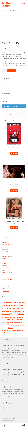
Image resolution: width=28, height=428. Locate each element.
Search (14, 425)
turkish (15, 328)
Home (4, 10)
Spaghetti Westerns (7, 277)
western (20, 330)
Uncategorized (6, 291)
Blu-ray (4, 242)
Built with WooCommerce (8, 420)
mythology (16, 322)
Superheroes (5, 281)
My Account (4, 425)
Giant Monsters (5, 314)
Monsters (19, 320)
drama (16, 308)
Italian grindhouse (18, 317)
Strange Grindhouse (7, 279)
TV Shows (5, 288)
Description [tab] (4, 85)
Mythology (5, 263)
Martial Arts (5, 260)
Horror (8, 10)
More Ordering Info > (19, 374)
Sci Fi (4, 274)
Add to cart (11, 70)
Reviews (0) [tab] (4, 89)
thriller (10, 328)
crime (4, 308)
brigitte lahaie (13, 305)
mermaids (15, 319)
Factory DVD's (6, 251)
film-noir (12, 311)
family (3, 311)
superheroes (21, 325)
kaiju (5, 319)
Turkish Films (6, 286)
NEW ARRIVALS (6, 265)
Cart (21, 424)
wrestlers (4, 332)
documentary (9, 308)
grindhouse (13, 314)
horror (9, 78)
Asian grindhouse (22, 302)
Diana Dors (5, 249)
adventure (11, 302)
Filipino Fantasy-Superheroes (9, 254)
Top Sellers (5, 284)
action (4, 302)
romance (4, 325)
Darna (4, 247)
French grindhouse (19, 311)
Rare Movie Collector (6, 4)
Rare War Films (6, 270)
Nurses (20, 322)
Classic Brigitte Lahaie (8, 244)
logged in (11, 114)
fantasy (5, 78)
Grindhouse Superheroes (8, 256)
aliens (17, 302)
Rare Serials (5, 267)
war (17, 330)
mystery (11, 322)
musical (6, 322)
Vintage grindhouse (11, 330)
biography (3, 305)
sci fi (9, 325)
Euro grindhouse (22, 308)
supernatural (4, 328)
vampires (4, 330)
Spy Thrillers (14, 325)
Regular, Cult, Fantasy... (8, 272)
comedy (20, 305)
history (7, 317)
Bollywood (8, 305)
